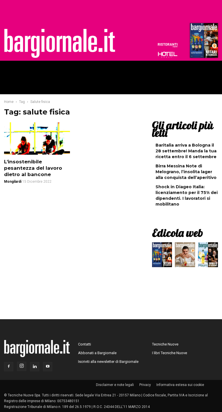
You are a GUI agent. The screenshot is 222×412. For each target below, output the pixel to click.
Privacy (145, 385)
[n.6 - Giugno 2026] (185, 256)
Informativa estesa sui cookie (180, 385)
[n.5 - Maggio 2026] (208, 256)
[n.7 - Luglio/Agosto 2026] (203, 42)
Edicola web (177, 233)
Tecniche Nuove (165, 344)
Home (9, 102)
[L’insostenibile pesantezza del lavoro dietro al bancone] (37, 138)
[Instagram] (21, 366)
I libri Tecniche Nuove (169, 353)
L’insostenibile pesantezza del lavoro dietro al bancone (33, 168)
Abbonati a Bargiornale (97, 353)
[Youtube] (47, 366)
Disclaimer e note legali (115, 385)
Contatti (84, 344)
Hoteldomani (167, 54)
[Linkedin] (34, 366)
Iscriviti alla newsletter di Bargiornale (108, 361)
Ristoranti (167, 45)
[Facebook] (8, 366)
